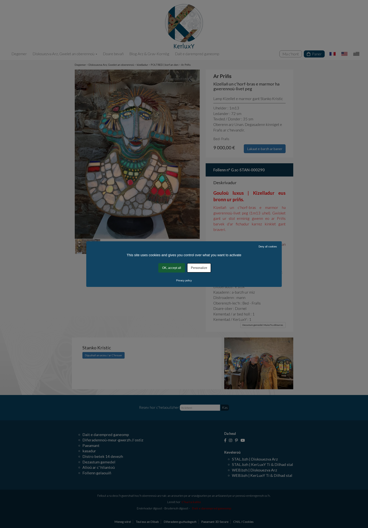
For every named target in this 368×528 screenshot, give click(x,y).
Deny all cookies (268, 246)
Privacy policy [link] (184, 280)
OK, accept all (171, 267)
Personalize (199, 267)
